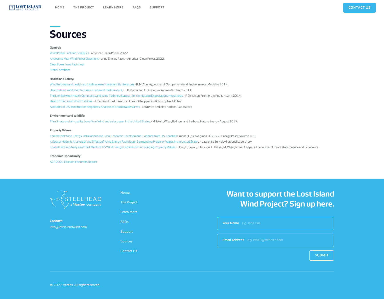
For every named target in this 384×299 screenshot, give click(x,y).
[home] (26, 8)
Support (126, 232)
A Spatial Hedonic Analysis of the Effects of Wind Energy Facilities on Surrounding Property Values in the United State (124, 142)
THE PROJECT (83, 7)
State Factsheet (60, 70)
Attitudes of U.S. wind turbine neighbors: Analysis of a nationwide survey (95, 107)
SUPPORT (157, 7)
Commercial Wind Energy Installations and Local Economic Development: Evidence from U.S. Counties (113, 136)
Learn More (128, 212)
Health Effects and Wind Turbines (71, 101)
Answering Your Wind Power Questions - (75, 59)
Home (59, 7)
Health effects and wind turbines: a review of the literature (86, 90)
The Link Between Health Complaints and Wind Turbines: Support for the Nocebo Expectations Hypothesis (116, 96)
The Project (129, 202)
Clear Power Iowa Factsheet (67, 64)
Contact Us (128, 251)
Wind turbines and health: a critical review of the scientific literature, (92, 84)
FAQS (136, 7)
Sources (126, 241)
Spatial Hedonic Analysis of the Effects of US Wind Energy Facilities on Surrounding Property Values (112, 147)
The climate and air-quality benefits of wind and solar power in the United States (100, 121)
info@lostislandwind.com (68, 227)
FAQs (124, 222)
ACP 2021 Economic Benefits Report (73, 162)
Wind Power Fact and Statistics (69, 53)
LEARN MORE (113, 7)
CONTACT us (359, 8)
